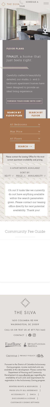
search (23, 146)
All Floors (16, 138)
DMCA (33, 394)
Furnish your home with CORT (24, 101)
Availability (35, 175)
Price (19, 175)
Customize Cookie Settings (25, 402)
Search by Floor (36, 114)
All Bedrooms (18, 124)
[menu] (46, 3)
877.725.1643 (38, 330)
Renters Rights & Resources (23, 386)
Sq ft (8, 175)
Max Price (16, 131)
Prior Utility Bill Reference (23, 390)
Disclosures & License (23, 398)
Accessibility (18, 394)
